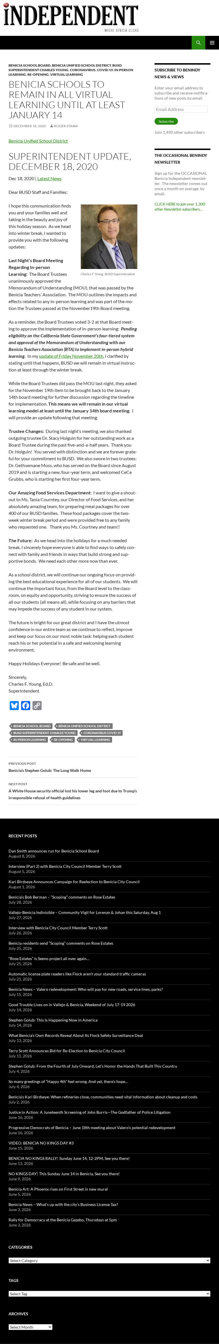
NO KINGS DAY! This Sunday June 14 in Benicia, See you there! (64, 1173)
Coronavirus (83, 70)
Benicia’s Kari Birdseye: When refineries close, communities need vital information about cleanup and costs (103, 1096)
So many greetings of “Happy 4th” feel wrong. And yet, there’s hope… (68, 1081)
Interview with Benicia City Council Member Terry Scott (58, 927)
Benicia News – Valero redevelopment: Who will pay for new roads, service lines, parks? (86, 989)
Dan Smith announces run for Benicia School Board (54, 850)
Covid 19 (105, 70)
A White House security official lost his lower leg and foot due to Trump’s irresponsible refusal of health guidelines (73, 791)
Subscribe (166, 121)
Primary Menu (212, 43)
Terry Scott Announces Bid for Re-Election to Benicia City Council (67, 1050)
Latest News (49, 178)
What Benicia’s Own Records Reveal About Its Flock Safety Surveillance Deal (76, 1035)
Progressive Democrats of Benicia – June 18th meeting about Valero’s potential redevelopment (92, 1127)
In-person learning (29, 739)
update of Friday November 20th (71, 356)
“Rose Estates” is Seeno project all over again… (49, 958)
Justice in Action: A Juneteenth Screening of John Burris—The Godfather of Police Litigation (90, 1112)
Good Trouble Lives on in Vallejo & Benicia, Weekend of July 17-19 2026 (72, 1004)
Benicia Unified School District (81, 65)
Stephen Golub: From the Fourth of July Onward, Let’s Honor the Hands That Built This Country (93, 1066)
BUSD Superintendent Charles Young (65, 67)
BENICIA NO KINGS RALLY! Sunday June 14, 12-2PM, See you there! (69, 1158)
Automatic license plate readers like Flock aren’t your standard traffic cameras (77, 973)
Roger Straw (66, 126)
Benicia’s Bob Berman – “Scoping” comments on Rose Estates (62, 897)
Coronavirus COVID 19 (102, 733)
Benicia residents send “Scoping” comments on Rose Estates (61, 943)
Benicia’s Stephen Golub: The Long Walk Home (50, 767)
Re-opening (38, 74)
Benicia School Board (29, 65)
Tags (14, 1280)
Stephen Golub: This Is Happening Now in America (53, 1020)
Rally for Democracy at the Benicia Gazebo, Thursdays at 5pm (63, 1219)
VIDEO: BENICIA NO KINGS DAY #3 (41, 1142)
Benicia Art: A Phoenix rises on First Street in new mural (58, 1189)
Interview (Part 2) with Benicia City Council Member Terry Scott (65, 866)
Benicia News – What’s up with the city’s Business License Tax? (63, 1204)
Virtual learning (66, 74)
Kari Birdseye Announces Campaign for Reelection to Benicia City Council (74, 881)
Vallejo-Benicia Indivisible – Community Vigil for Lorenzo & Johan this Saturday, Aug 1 (85, 912)
